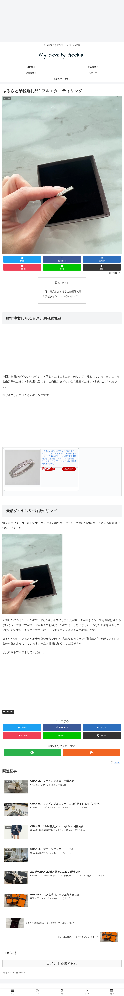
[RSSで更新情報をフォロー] (91, 752)
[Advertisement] (62, 21)
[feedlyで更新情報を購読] (32, 752)
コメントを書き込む (62, 963)
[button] (115, 539)
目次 (57, 282)
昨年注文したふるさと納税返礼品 (63, 291)
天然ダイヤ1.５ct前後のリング (61, 296)
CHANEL (9, 712)
